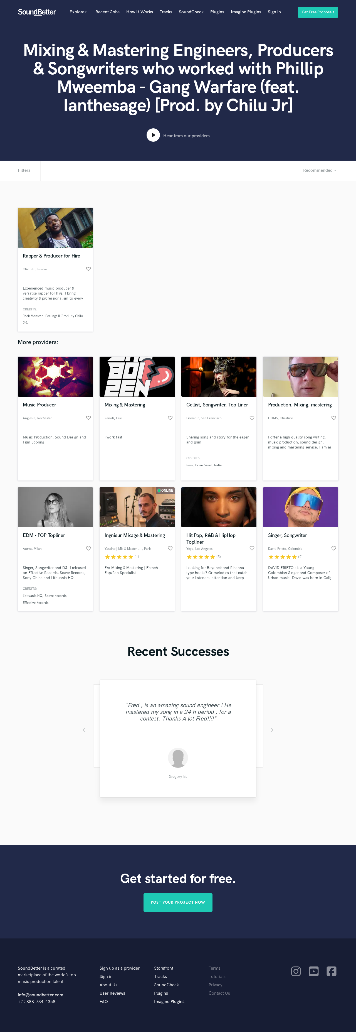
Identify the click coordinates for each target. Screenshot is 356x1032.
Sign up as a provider (120, 968)
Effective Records (35, 603)
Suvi (189, 465)
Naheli (218, 465)
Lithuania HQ (32, 596)
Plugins (217, 12)
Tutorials (217, 976)
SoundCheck (191, 12)
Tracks (166, 12)
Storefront (163, 968)
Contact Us (219, 993)
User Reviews (112, 993)
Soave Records (55, 596)
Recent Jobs (107, 12)
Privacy (215, 985)
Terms (214, 968)
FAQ (104, 1001)
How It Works (139, 12)
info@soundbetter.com (40, 995)
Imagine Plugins (246, 12)
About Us (108, 985)
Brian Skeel (203, 465)
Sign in (274, 12)
